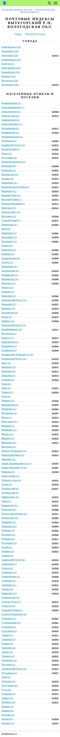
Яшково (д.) (7, 723)
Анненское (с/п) (9, 55)
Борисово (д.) (8, 166)
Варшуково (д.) (9, 183)
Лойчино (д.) (8, 400)
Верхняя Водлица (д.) (13, 204)
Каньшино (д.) (8, 304)
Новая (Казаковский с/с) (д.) (16, 463)
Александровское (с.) (12, 107)
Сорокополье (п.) (10, 597)
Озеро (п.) (6, 484)
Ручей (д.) (6, 547)
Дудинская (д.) (9, 233)
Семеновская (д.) (10, 576)
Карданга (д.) (8, 308)
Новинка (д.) (8, 472)
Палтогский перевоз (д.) (14, 514)
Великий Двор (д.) (11, 195)
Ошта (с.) (6, 501)
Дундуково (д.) (9, 237)
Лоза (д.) (6, 396)
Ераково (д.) (8, 254)
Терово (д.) (7, 643)
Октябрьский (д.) (10, 488)
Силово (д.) (7, 589)
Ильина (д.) (7, 287)
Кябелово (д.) (8, 371)
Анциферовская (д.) (12, 137)
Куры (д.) (6, 363)
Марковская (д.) (9, 405)
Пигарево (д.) (8, 522)
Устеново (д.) (8, 681)
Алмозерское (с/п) (11, 47)
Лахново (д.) (8, 380)
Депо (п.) (6, 229)
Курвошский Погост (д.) (14, 359)
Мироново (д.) (8, 430)
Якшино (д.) (7, 711)
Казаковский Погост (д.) (14, 300)
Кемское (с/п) (8, 76)
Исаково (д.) (8, 292)
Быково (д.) (7, 178)
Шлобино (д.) (8, 702)
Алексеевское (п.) (11, 111)
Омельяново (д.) (10, 497)
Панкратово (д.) (9, 518)
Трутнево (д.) (8, 664)
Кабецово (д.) (8, 296)
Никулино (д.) (8, 459)
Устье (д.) (6, 690)
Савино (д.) (7, 555)
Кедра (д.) (6, 317)
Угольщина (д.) (9, 673)
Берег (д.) (6, 153)
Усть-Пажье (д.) (9, 685)
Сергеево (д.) (8, 581)
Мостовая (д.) (8, 447)
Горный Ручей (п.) (11, 220)
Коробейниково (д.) (11, 329)
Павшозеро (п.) (9, 505)
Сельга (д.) (7, 568)
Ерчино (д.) (7, 262)
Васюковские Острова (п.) (15, 187)
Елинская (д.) (8, 250)
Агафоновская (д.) (11, 103)
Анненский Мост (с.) (12, 124)
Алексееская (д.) (10, 116)
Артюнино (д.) (8, 141)
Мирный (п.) (7, 426)
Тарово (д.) (7, 635)
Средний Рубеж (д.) (12, 610)
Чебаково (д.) (8, 694)
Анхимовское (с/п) (11, 59)
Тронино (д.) (8, 656)
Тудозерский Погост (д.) (14, 669)
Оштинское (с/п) (10, 85)
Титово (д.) (7, 652)
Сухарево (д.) (8, 627)
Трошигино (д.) (9, 660)
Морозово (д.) (8, 442)
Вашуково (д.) (8, 191)
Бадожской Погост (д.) (13, 145)
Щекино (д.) (7, 706)
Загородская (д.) (10, 271)
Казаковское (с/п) (10, 72)
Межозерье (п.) (9, 421)
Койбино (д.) (8, 321)
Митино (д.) (7, 434)
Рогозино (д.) (8, 534)
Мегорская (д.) (9, 413)
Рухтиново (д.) (9, 543)
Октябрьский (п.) (10, 493)
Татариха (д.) (8, 639)
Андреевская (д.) (10, 120)
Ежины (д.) (7, 245)
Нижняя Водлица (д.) (12, 455)
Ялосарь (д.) (8, 715)
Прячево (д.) (8, 530)
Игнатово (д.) (8, 283)
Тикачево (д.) (8, 648)
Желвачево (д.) (9, 266)
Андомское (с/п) (9, 51)
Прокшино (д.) (9, 526)
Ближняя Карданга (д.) (13, 162)
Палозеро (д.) (8, 509)
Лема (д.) (6, 384)
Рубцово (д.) (8, 539)
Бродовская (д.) (9, 174)
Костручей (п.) (8, 333)
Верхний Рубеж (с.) (11, 199)
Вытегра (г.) (7, 64)
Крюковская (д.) (9, 342)
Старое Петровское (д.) (14, 614)
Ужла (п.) (6, 677)
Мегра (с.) (6, 417)
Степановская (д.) (11, 622)
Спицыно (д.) (8, 606)
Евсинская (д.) (9, 241)
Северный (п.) (9, 564)
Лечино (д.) (7, 392)
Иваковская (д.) (9, 275)
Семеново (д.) (9, 572)
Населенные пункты (35, 34)
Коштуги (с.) (7, 338)
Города (18, 34)
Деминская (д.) (9, 224)
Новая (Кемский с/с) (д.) (14, 467)
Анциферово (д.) (10, 132)
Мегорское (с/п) (9, 80)
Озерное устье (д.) (11, 480)
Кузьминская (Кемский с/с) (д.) (17, 354)
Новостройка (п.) (10, 476)
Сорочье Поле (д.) (11, 602)
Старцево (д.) (8, 618)
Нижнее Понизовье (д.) (13, 451)
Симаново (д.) (9, 593)
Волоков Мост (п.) (11, 212)
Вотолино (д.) (8, 216)
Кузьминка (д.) (9, 350)
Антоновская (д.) (10, 128)
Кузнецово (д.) (9, 346)
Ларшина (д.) (8, 375)
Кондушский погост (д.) (13, 325)
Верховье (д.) (8, 208)
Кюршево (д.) (8, 367)
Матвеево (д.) (8, 409)
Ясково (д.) (7, 719)
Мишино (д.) (7, 438)
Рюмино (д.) (7, 551)
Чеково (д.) (7, 698)
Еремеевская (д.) (10, 258)
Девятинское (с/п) (11, 68)
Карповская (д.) (9, 312)
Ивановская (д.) (9, 279)
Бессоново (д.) (9, 158)
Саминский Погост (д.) (13, 560)
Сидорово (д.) (8, 585)
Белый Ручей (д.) (10, 149)
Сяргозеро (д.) (9, 631)
